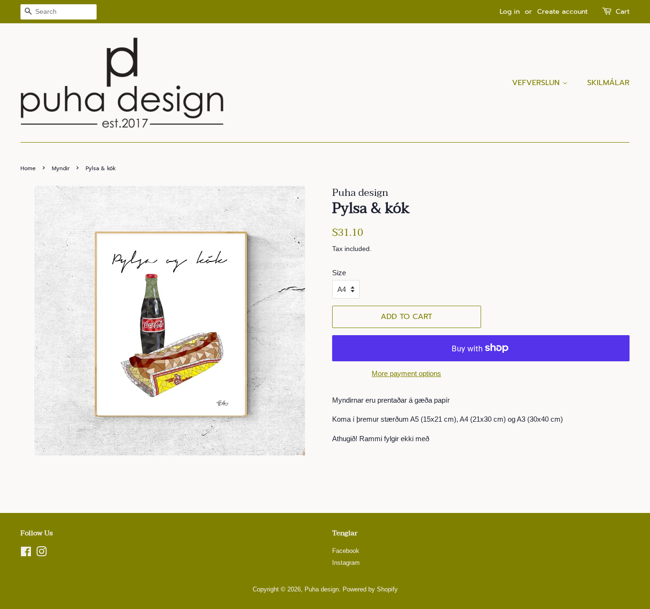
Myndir (60, 168)
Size (339, 273)
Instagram (346, 562)
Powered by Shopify (370, 589)
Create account (562, 12)
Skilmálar (608, 82)
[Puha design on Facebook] (25, 553)
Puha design (322, 589)
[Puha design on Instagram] (41, 553)
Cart (623, 12)
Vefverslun (537, 82)
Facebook (345, 550)
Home (28, 168)
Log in (510, 12)
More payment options (406, 373)
